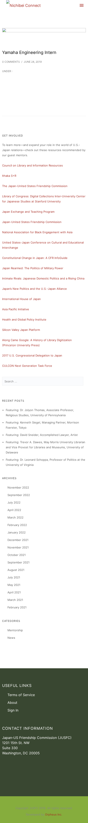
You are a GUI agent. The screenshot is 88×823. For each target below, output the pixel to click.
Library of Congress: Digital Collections (28, 196)
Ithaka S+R (9, 175)
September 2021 (18, 562)
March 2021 (15, 600)
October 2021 (16, 555)
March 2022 (15, 517)
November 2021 (18, 547)
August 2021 (15, 570)
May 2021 (13, 585)
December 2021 (17, 540)
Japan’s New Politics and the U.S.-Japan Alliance (34, 288)
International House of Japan (21, 299)
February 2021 (16, 607)
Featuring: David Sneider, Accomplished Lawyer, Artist (42, 435)
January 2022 (16, 532)
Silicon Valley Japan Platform (21, 329)
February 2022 (17, 525)
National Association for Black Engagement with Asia (37, 232)
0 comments (11, 61)
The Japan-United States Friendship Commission (34, 186)
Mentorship (15, 630)
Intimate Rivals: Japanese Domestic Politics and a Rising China (43, 278)
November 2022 (18, 487)
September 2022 (18, 495)
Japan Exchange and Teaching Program (28, 211)
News (11, 637)
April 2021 (14, 592)
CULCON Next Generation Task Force (27, 365)
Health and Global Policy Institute (24, 319)
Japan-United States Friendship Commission (32, 222)
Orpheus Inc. (53, 814)
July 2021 (13, 577)
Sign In (12, 710)
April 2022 (14, 510)
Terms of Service (21, 695)
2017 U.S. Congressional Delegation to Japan (32, 355)
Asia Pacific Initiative (15, 309)
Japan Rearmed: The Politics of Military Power (32, 268)
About (12, 702)
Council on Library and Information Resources (32, 165)
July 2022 (14, 502)
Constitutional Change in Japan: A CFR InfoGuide (34, 258)
